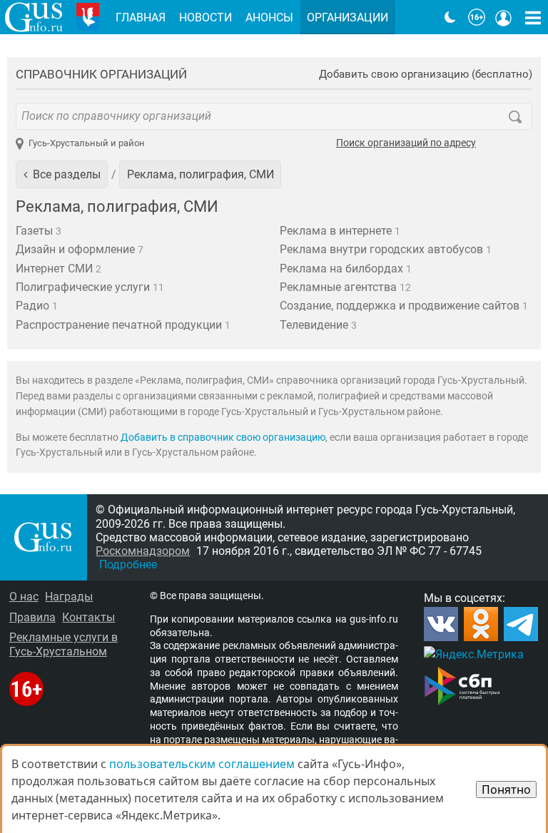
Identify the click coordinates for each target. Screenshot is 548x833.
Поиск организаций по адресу (406, 143)
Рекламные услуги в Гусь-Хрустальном (63, 644)
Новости (205, 17)
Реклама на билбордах (346, 268)
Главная (141, 17)
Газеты (38, 230)
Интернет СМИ (58, 268)
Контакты (88, 617)
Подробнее (128, 564)
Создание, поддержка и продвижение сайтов (404, 305)
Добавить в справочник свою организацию (223, 437)
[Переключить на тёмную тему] (450, 17)
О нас (24, 596)
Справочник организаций (101, 74)
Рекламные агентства (345, 287)
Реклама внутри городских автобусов (386, 249)
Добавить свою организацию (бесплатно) (425, 74)
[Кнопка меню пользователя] (504, 17)
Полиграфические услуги (90, 287)
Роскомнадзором (143, 551)
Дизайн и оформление (79, 249)
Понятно (506, 789)
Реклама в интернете (340, 230)
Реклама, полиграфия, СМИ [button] (200, 174)
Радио (37, 305)
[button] (62, 174)
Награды (69, 596)
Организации (347, 17)
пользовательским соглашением (202, 764)
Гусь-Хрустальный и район (87, 143)
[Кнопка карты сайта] (533, 17)
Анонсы (269, 17)
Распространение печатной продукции (123, 325)
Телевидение (318, 325)
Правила (32, 617)
